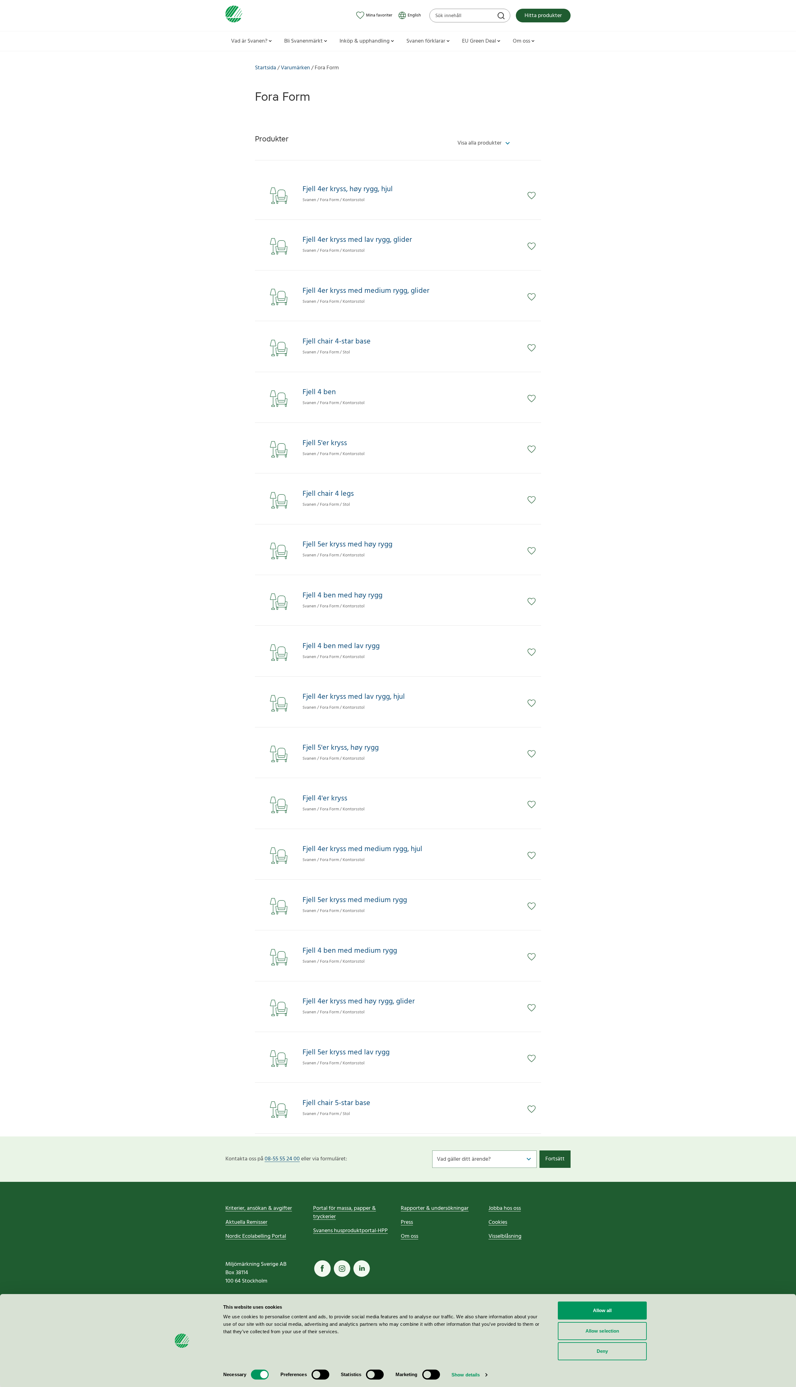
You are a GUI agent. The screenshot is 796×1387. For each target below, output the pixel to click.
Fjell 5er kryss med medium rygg (355, 900)
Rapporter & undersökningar (435, 1208)
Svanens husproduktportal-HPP (350, 1230)
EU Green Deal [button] (479, 41)
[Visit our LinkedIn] (361, 1268)
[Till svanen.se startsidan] (233, 15)
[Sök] (501, 16)
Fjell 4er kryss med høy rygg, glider (359, 1001)
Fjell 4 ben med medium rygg (350, 951)
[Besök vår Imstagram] (342, 1268)
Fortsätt (555, 1159)
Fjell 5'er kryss (325, 443)
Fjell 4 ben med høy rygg (342, 595)
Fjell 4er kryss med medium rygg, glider (366, 291)
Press (407, 1222)
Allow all (602, 1310)
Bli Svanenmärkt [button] (303, 41)
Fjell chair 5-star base (336, 1103)
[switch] (320, 1375)
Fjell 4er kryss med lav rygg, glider (357, 240)
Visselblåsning (504, 1236)
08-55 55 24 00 (282, 1159)
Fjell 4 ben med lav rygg (341, 646)
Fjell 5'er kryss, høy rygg (341, 748)
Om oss (409, 1236)
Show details (465, 1374)
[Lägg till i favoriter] (534, 195)
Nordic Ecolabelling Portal (255, 1236)
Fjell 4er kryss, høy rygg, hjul (348, 189)
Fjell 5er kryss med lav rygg (346, 1052)
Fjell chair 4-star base (337, 341)
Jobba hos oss (504, 1208)
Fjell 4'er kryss (325, 798)
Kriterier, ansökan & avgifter (258, 1208)
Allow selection (602, 1331)
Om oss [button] (521, 41)
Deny (602, 1351)
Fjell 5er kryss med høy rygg (347, 544)
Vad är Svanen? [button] (249, 41)
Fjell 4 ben (319, 392)
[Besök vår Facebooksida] (322, 1268)
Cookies (497, 1222)
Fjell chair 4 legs (328, 494)
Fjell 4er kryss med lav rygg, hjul (354, 697)
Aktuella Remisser (246, 1222)
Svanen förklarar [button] (425, 41)
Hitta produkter (543, 15)
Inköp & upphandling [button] (365, 41)
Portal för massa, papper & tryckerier (344, 1212)
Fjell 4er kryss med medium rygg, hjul (362, 849)
